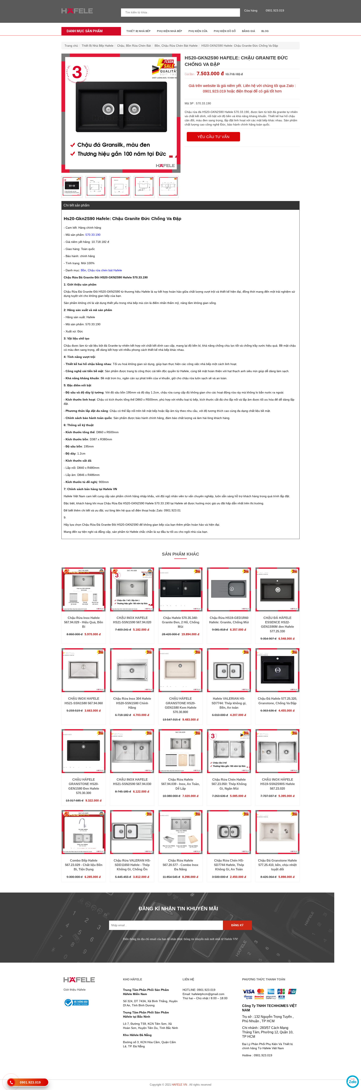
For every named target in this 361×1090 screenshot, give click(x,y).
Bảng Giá (248, 31)
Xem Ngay (83, 603)
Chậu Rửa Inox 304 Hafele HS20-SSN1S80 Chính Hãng (132, 703)
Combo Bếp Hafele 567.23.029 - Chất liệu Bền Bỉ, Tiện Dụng (83, 865)
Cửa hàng (250, 10)
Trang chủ (71, 45)
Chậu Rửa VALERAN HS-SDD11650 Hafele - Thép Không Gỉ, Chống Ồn (132, 865)
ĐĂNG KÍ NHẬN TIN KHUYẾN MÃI (178, 908)
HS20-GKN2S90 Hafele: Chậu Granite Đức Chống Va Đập (239, 45)
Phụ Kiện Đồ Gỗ (225, 31)
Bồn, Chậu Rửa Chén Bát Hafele (176, 45)
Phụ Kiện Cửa (197, 31)
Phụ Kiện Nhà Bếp (169, 31)
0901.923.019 (275, 10)
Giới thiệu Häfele (75, 989)
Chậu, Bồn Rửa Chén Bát (134, 45)
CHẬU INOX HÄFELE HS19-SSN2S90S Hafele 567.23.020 (277, 784)
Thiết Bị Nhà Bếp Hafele (97, 45)
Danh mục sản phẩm (85, 31)
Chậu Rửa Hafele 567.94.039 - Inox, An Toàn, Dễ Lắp (180, 784)
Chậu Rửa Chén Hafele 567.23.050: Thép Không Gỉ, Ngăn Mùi (229, 784)
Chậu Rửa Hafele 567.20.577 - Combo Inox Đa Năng (180, 865)
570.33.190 (92, 234)
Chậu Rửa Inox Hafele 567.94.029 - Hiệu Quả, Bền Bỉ (83, 622)
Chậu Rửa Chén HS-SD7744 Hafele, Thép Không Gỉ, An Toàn (229, 865)
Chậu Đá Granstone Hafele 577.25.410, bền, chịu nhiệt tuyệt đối (277, 865)
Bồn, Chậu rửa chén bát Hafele (101, 270)
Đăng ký (237, 925)
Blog (265, 31)
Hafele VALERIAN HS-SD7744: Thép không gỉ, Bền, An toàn (229, 703)
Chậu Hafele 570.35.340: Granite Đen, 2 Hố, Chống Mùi (180, 622)
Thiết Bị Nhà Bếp (138, 31)
